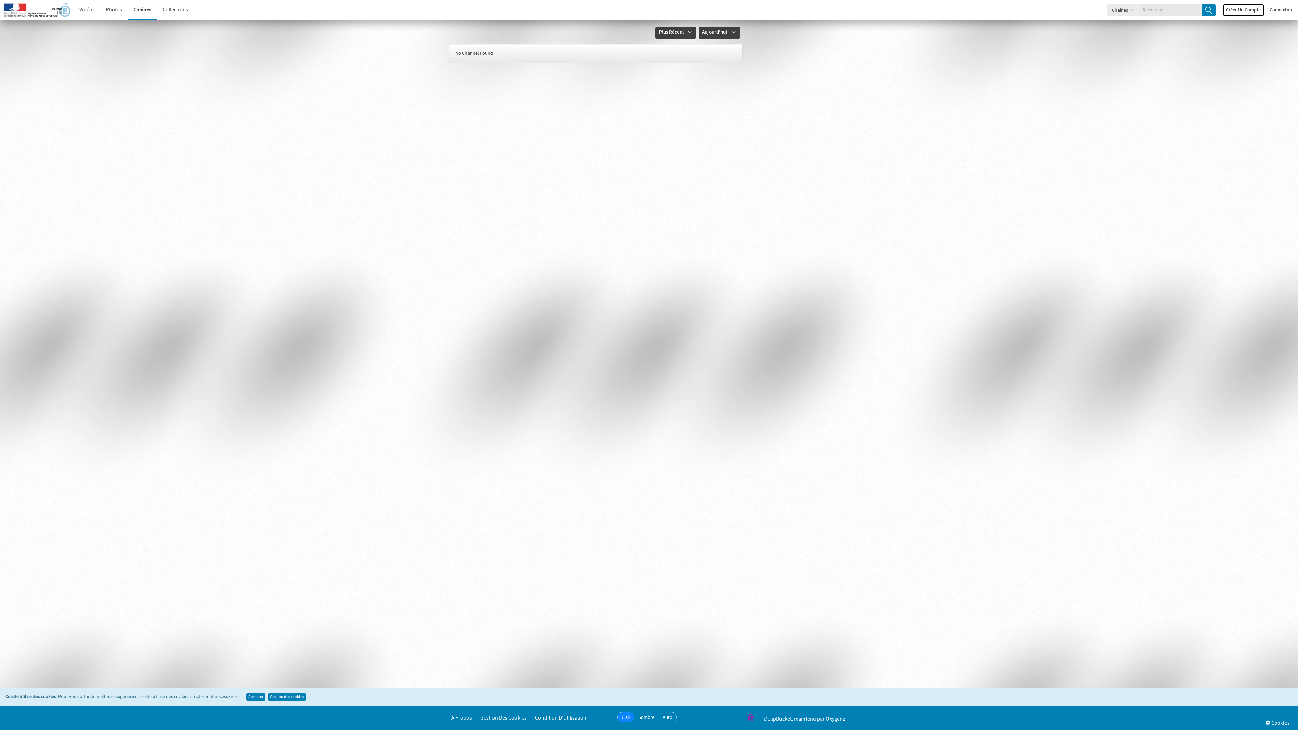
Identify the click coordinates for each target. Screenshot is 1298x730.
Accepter (255, 697)
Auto (667, 717)
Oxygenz (835, 719)
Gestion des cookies (287, 697)
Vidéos (87, 10)
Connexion (1281, 10)
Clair (626, 717)
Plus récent (671, 32)
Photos (114, 10)
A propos (461, 718)
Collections (175, 10)
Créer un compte (1243, 10)
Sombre (646, 717)
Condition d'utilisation (560, 718)
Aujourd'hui (715, 32)
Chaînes (142, 10)
